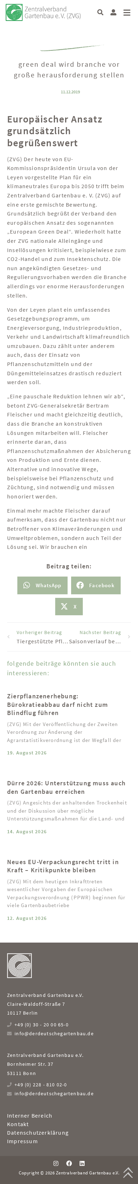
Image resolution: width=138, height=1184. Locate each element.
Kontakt (18, 1124)
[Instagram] (55, 1163)
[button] (100, 12)
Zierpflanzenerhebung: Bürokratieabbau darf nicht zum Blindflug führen (57, 704)
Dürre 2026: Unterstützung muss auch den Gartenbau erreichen (66, 787)
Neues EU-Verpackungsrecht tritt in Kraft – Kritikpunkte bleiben (63, 866)
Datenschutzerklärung (38, 1132)
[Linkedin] (82, 1163)
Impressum (22, 1141)
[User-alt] (113, 12)
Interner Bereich (29, 1115)
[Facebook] (69, 1163)
